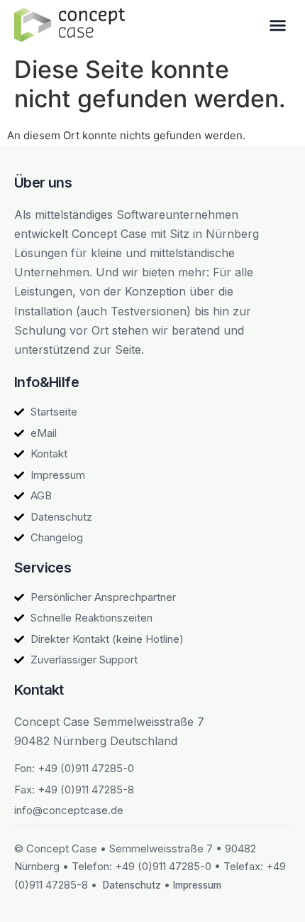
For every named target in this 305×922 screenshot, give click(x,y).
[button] (278, 24)
